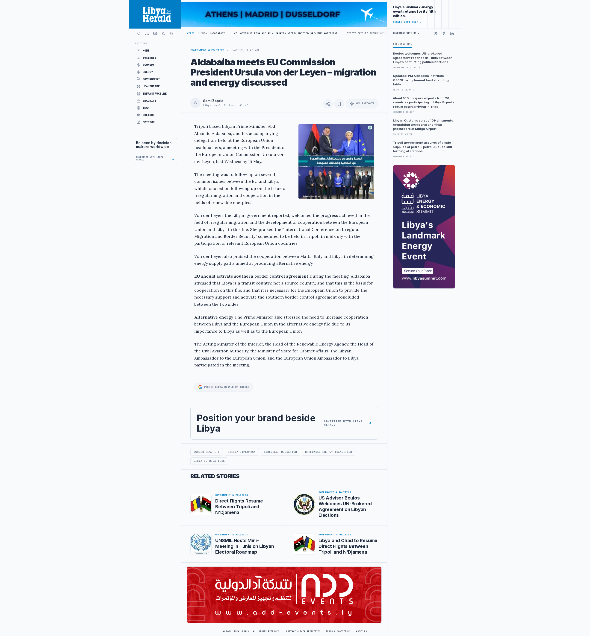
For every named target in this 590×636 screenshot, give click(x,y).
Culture (149, 115)
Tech (146, 108)
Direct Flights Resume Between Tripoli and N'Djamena (350, 33)
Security (149, 100)
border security (207, 451)
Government (151, 79)
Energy (148, 72)
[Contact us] (155, 33)
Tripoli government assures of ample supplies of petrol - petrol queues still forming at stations (422, 147)
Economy (149, 65)
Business (149, 57)
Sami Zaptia (213, 101)
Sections (141, 43)
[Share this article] (328, 103)
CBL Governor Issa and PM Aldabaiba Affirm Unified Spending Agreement (251, 33)
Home (146, 50)
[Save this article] (339, 103)
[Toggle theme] (171, 33)
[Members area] (147, 33)
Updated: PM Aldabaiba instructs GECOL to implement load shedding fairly (421, 80)
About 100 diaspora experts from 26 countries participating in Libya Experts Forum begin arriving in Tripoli (423, 102)
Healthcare (151, 86)
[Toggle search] (139, 33)
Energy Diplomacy (242, 451)
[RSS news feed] (163, 33)
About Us (361, 631)
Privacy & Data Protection (303, 631)
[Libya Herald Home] (155, 14)
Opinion (149, 122)
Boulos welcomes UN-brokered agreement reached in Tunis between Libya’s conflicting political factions (422, 58)
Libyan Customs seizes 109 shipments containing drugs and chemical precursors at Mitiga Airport (423, 125)
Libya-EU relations (209, 460)
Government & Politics (207, 50)
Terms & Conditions (338, 631)
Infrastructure (155, 93)
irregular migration (280, 451)
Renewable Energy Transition (328, 451)
